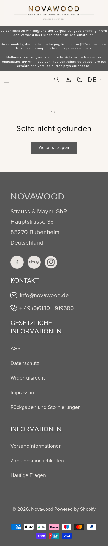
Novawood (42, 509)
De (92, 79)
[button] (6, 80)
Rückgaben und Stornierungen (45, 407)
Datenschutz (24, 363)
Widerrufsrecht (27, 378)
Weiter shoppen (54, 147)
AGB (15, 348)
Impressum (22, 392)
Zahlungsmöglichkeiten (37, 460)
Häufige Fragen (28, 475)
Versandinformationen (36, 446)
